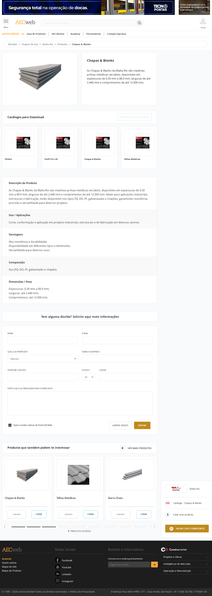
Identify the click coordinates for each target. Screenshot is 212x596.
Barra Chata (115, 498)
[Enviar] (154, 564)
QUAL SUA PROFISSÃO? (17, 351)
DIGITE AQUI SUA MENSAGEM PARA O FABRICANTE (29, 388)
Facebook (67, 560)
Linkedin (66, 574)
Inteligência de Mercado (176, 563)
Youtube (66, 567)
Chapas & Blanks (15, 498)
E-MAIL (85, 333)
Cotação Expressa (116, 33)
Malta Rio (48, 44)
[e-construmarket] (174, 549)
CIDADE (102, 370)
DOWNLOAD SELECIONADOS (134, 117)
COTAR (39, 514)
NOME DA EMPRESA (91, 351)
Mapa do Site (9, 566)
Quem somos (9, 562)
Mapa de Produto (11, 570)
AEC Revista (58, 33)
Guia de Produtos (36, 33)
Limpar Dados (120, 425)
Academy (75, 33)
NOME (10, 333)
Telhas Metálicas (66, 498)
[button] (4, 526)
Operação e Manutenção (177, 570)
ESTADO (85, 370)
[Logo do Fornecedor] (176, 489)
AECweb (12, 44)
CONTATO (17, 514)
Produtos (62, 44)
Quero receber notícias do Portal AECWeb (33, 425)
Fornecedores (93, 33)
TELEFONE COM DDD (16, 370)
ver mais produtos (140, 448)
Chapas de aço (30, 44)
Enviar (142, 425)
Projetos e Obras (172, 556)
